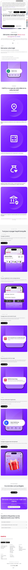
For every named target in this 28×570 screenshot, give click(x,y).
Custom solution (12, 550)
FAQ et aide (2, 548)
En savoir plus (3, 364)
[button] (18, 43)
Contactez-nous (12, 556)
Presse (1, 557)
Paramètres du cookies (10, 12)
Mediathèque (20, 550)
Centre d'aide (11, 555)
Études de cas (20, 547)
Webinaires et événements (22, 549)
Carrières (2, 556)
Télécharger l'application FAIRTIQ (9, 26)
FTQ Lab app (11, 552)
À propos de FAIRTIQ (3, 555)
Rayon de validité (3, 547)
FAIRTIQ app (11, 548)
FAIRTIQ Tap (11, 551)
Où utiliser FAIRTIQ (18, 26)
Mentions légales (16, 563)
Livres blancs (20, 548)
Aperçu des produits (12, 547)
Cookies (20, 563)
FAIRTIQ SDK (11, 549)
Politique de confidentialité (10, 563)
